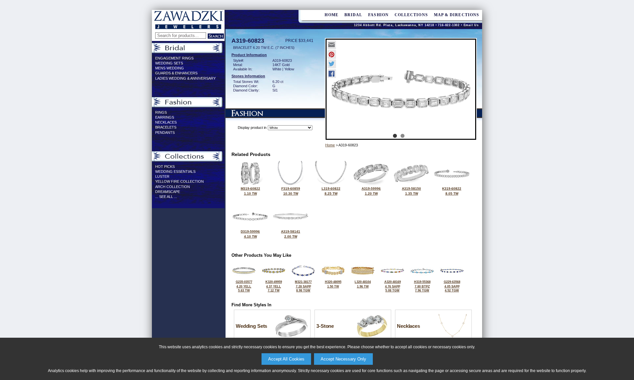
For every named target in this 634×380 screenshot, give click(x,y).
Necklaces (166, 122)
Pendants (165, 132)
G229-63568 (452, 286)
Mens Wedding (169, 68)
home (331, 15)
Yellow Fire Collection (179, 181)
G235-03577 (244, 286)
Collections (411, 15)
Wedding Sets (169, 63)
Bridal (353, 15)
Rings (161, 112)
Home (330, 145)
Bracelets (165, 127)
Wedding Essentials (175, 171)
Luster (162, 176)
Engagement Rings (174, 58)
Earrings (164, 117)
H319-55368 (422, 286)
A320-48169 (392, 286)
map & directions (456, 15)
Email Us (471, 25)
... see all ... (166, 197)
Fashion (378, 15)
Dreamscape (167, 192)
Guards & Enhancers (176, 73)
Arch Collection (172, 187)
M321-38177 (303, 286)
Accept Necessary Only (343, 359)
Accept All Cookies (286, 359)
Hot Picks (165, 167)
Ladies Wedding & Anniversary (185, 78)
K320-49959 (273, 286)
